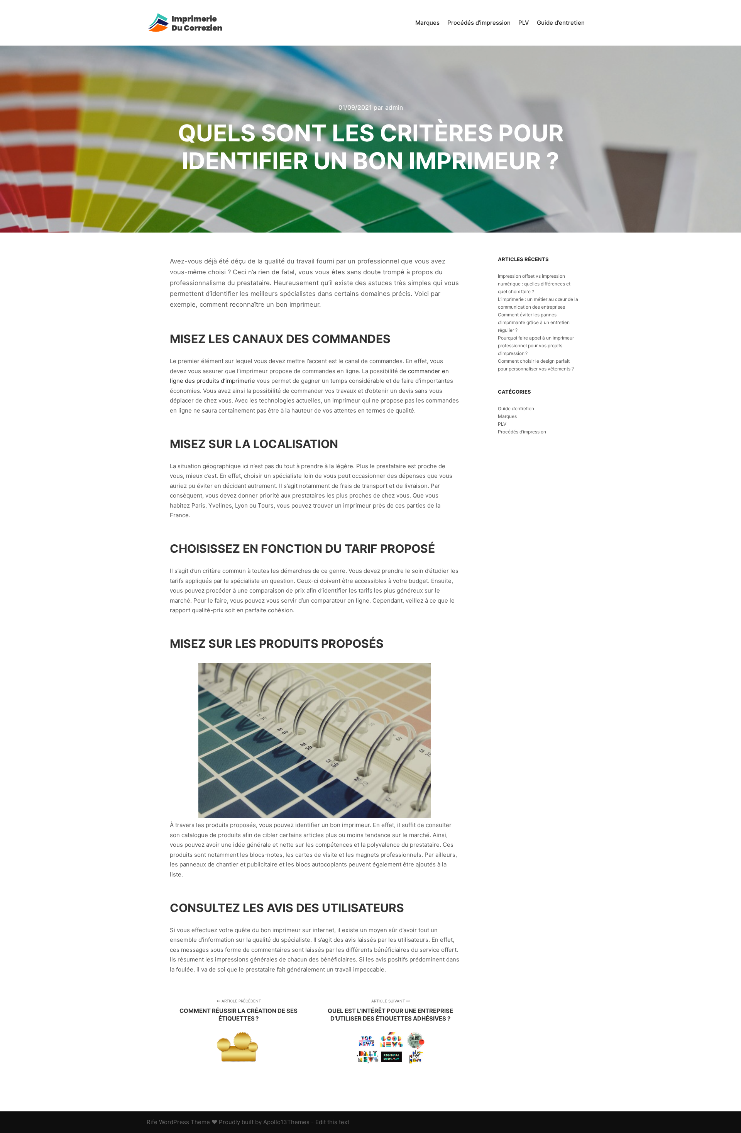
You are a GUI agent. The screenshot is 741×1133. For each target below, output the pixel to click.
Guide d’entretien (516, 408)
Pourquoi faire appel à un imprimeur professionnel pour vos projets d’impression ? (536, 345)
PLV (502, 424)
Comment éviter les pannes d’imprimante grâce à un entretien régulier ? (534, 322)
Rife (152, 1122)
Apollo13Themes (286, 1122)
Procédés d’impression (522, 432)
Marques (507, 416)
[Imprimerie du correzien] (185, 23)
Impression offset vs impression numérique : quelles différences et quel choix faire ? (534, 283)
